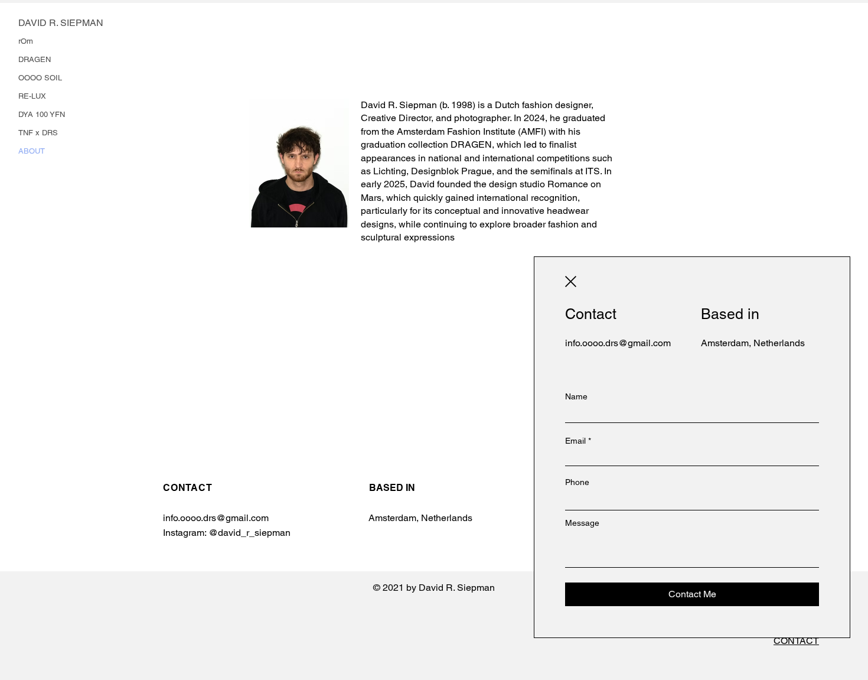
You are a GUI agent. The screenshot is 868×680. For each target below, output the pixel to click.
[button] (570, 281)
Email (575, 441)
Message (582, 523)
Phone (577, 482)
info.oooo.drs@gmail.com (618, 343)
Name (576, 396)
